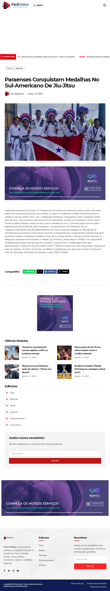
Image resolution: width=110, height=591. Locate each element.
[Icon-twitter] (9, 571)
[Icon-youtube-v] (18, 571)
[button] (29, 272)
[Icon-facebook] (4, 571)
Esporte (19, 68)
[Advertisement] (55, 32)
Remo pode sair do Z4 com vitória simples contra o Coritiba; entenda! (87, 350)
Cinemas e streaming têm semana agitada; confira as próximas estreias (35, 350)
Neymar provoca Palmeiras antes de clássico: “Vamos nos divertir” (36, 369)
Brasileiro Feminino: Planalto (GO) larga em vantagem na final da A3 (89, 369)
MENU (40, 5)
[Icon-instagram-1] (13, 571)
